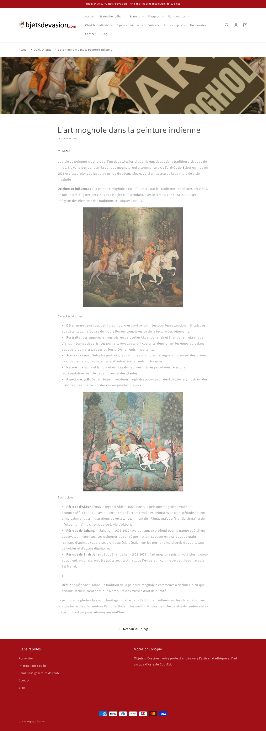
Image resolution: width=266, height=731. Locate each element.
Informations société (33, 666)
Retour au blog (135, 628)
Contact (24, 680)
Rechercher (26, 658)
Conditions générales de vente (39, 673)
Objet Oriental (43, 49)
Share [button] (66, 151)
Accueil (23, 49)
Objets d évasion (36, 721)
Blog (22, 688)
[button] (112, 16)
